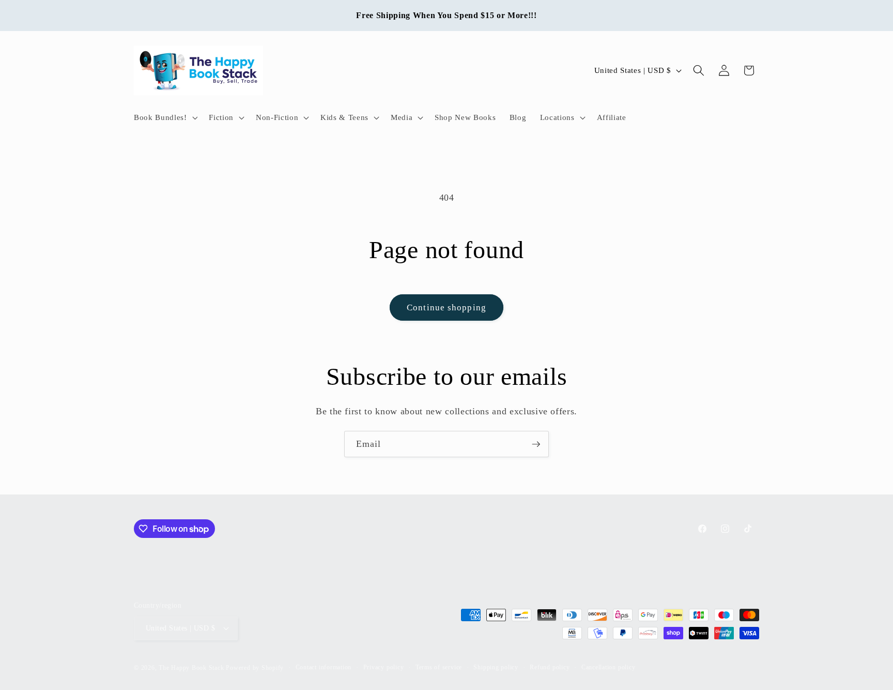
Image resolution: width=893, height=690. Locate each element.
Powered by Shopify (255, 667)
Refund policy (549, 667)
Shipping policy (495, 667)
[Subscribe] (536, 444)
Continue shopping (446, 307)
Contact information (324, 667)
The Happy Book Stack (192, 667)
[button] (164, 117)
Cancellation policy (608, 667)
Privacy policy (383, 667)
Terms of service (438, 667)
